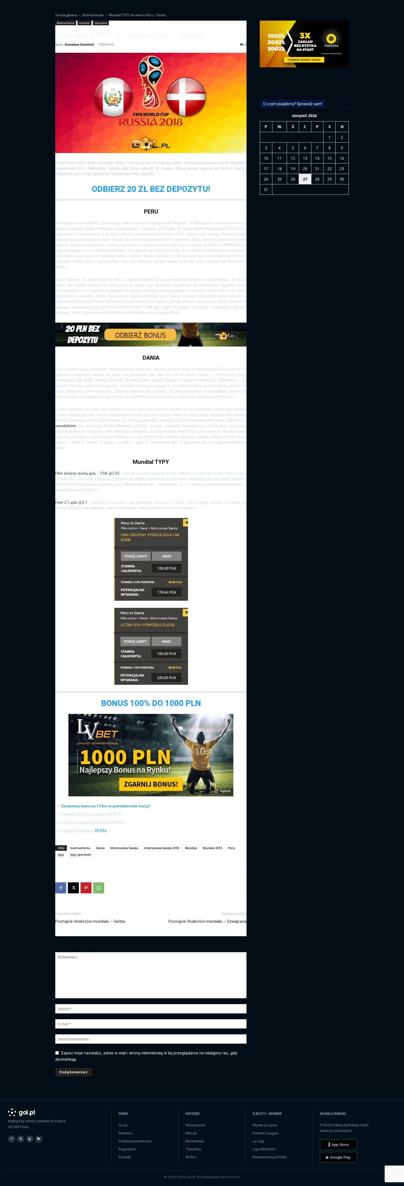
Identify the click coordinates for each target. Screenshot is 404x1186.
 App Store (338, 1144)
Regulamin (126, 1149)
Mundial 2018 (212, 848)
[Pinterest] (86, 887)
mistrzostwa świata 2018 (161, 848)
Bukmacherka (93, 15)
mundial (84, 23)
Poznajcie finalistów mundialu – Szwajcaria (207, 921)
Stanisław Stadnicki (79, 44)
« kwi (264, 197)
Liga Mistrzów (264, 1149)
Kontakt (124, 1157)
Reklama (125, 1133)
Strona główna (66, 15)
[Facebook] (60, 887)
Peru (231, 848)
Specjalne (101, 23)
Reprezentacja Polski (270, 1157)
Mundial (191, 848)
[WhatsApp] (98, 887)
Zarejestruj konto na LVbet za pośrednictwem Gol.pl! (106, 806)
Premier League (265, 1133)
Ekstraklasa (195, 1141)
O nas (123, 1125)
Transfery (193, 1149)
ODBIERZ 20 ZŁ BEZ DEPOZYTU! (151, 189)
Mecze (191, 1133)
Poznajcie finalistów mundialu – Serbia (90, 921)
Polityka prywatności (135, 1141)
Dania (100, 848)
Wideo (191, 1157)
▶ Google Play (338, 1157)
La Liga (258, 1141)
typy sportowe (80, 854)
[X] (73, 887)
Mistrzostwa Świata (124, 848)
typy (61, 854)
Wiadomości (196, 1125)
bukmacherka (80, 848)
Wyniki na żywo (265, 1125)
